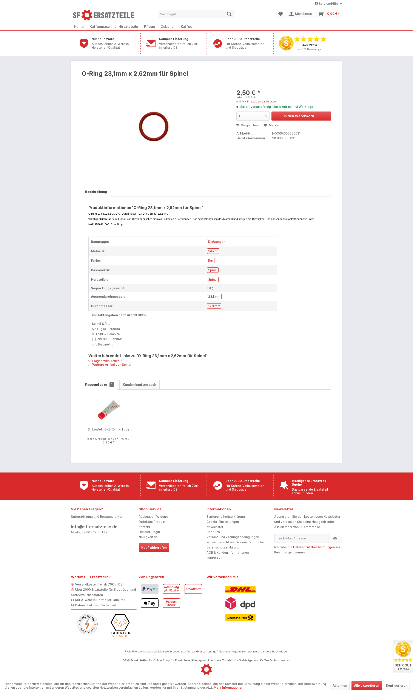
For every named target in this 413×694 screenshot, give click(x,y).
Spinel (212, 270)
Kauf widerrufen (154, 547)
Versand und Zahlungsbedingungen (232, 537)
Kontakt (144, 527)
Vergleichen (249, 125)
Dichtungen (216, 241)
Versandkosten (197, 651)
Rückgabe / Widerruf (154, 516)
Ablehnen (340, 685)
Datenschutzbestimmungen (314, 547)
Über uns (213, 532)
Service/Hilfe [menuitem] (328, 3)
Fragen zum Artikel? (106, 361)
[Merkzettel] (280, 14)
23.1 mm (214, 296)
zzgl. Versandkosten (264, 101)
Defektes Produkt (152, 522)
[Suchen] (229, 14)
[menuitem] (196, 14)
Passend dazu (98, 384)
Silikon (213, 251)
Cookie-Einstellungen (222, 522)
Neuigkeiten (148, 537)
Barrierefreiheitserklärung (225, 516)
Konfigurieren (396, 685)
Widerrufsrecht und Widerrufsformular (235, 542)
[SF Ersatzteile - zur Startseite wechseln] (105, 15)
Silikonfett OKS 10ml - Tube (108, 429)
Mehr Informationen (228, 687)
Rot (210, 260)
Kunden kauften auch (139, 384)
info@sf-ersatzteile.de (94, 526)
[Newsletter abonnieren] (335, 538)
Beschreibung (96, 192)
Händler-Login (149, 532)
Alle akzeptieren (366, 685)
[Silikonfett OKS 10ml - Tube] (108, 410)
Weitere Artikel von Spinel (111, 364)
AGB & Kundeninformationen (227, 552)
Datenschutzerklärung (222, 547)
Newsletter (214, 527)
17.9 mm (214, 306)
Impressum (214, 557)
